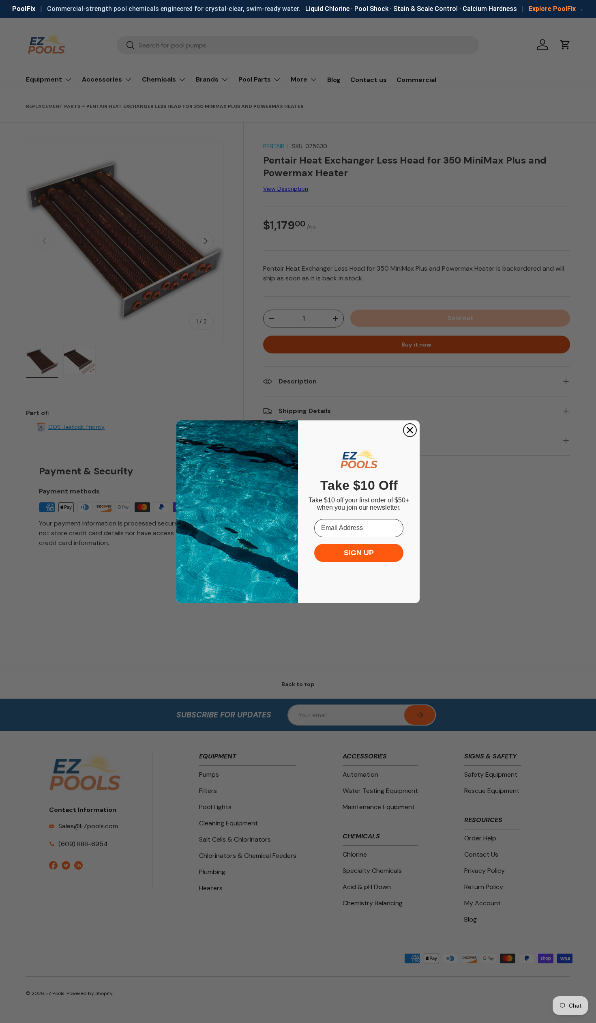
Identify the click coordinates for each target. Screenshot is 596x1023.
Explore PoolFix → (556, 9)
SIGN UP (359, 553)
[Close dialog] (409, 430)
